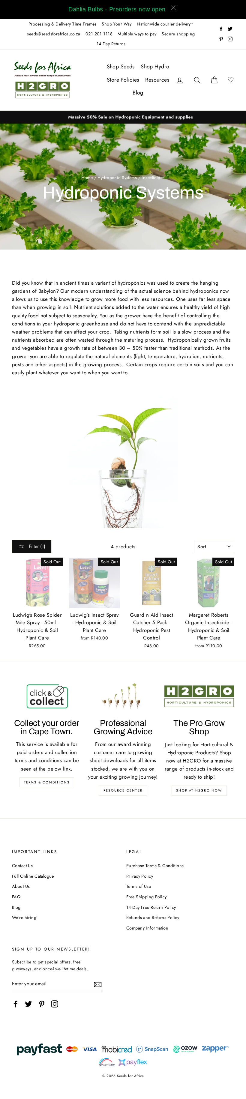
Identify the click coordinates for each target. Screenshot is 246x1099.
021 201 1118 (99, 34)
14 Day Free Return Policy (151, 907)
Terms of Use (138, 886)
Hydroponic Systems (117, 178)
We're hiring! (25, 918)
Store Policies (123, 80)
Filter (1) (36, 546)
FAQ (16, 897)
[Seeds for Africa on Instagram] (54, 1004)
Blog (138, 93)
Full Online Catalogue (33, 876)
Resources (157, 80)
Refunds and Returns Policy (152, 918)
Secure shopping (178, 34)
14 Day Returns (111, 44)
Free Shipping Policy (146, 897)
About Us (21, 886)
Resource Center (123, 790)
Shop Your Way (117, 24)
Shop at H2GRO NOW (199, 790)
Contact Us (22, 866)
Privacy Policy (139, 876)
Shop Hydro (155, 66)
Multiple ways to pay (137, 34)
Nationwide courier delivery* (165, 24)
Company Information (147, 928)
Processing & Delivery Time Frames (62, 24)
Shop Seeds (121, 66)
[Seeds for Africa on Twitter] (28, 1004)
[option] (123, 117)
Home (87, 178)
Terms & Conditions (47, 782)
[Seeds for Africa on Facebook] (15, 1004)
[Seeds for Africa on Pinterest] (41, 1004)
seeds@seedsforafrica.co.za (53, 34)
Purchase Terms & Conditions (155, 866)
